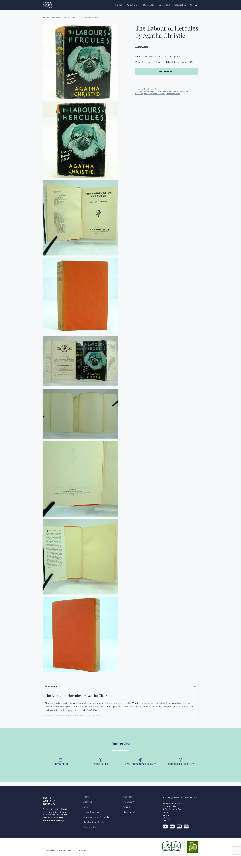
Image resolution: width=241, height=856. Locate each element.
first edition (168, 91)
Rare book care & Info (93, 822)
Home (118, 5)
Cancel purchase (131, 812)
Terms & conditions (92, 812)
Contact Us (180, 5)
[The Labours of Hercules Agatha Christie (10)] (80, 414)
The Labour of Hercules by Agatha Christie (162, 94)
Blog (85, 807)
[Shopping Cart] (191, 5)
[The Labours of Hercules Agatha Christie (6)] (80, 295)
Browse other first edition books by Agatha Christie (72, 715)
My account (128, 802)
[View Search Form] (195, 5)
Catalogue (164, 5)
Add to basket (166, 71)
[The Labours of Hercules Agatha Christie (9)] (80, 140)
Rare (176, 91)
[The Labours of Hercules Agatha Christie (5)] (80, 479)
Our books (128, 797)
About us (87, 802)
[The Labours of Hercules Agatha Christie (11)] (80, 361)
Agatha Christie (156, 91)
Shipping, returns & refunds (96, 817)
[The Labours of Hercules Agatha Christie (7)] (80, 634)
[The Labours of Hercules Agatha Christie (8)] (80, 62)
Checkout (127, 807)
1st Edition (144, 91)
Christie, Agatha (150, 89)
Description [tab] (51, 686)
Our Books (149, 5)
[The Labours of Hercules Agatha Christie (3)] (80, 556)
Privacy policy (89, 827)
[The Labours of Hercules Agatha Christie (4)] (80, 217)
